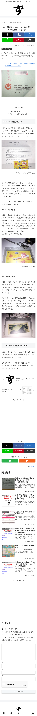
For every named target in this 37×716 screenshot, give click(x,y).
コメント (5, 642)
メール (4, 669)
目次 (15, 107)
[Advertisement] (18, 600)
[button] (29, 40)
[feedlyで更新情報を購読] (10, 461)
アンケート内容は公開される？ (19, 114)
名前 (4, 662)
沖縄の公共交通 (8, 49)
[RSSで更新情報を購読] (27, 461)
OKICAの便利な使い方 (16, 111)
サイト (4, 676)
